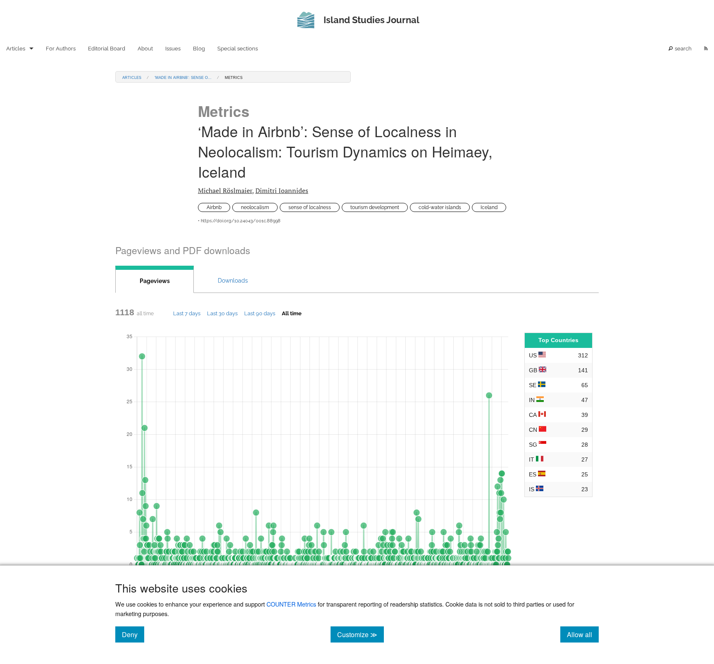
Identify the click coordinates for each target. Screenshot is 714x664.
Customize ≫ (360, 634)
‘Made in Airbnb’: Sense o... (183, 77)
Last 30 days (222, 313)
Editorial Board (106, 48)
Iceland (489, 207)
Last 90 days (259, 313)
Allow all (583, 634)
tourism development (374, 207)
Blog (199, 48)
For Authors (61, 48)
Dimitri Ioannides (281, 190)
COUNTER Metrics (291, 604)
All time (292, 313)
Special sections (237, 48)
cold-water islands (440, 207)
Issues (173, 48)
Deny (133, 634)
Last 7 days (186, 313)
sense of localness (309, 207)
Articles (15, 48)
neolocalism (255, 207)
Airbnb (214, 207)
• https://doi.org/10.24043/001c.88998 (239, 221)
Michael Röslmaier (225, 190)
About (145, 48)
